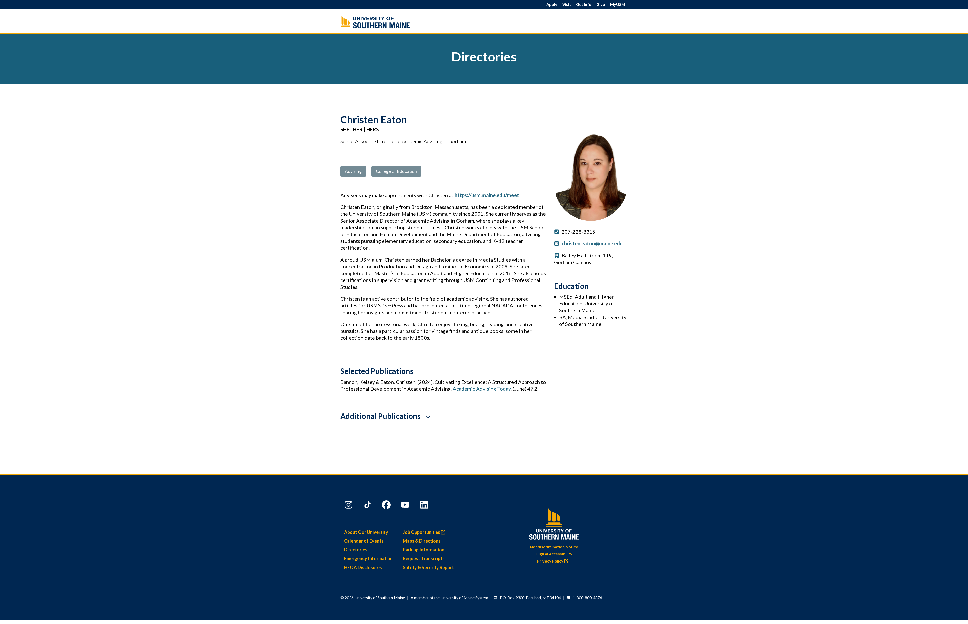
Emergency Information (368, 558)
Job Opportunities (422, 532)
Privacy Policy (550, 560)
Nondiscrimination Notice (554, 546)
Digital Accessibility (554, 553)
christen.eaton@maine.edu (592, 243)
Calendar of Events (364, 541)
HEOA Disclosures (363, 567)
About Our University (366, 532)
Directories (355, 549)
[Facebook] (387, 505)
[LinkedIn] (425, 505)
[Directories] (385, 22)
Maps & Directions (422, 541)
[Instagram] (349, 505)
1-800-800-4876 (587, 597)
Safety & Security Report (428, 567)
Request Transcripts (424, 558)
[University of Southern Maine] (554, 522)
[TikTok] (368, 505)
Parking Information (423, 549)
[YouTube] (406, 505)
